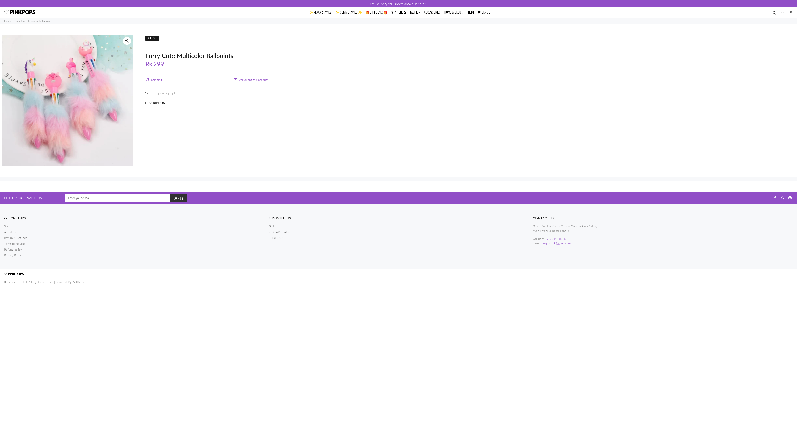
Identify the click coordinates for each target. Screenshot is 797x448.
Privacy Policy (13, 255)
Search (8, 226)
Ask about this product (253, 80)
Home (7, 20)
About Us (10, 232)
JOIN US (178, 198)
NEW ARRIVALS (278, 232)
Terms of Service (14, 243)
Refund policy (13, 249)
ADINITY (78, 282)
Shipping (156, 80)
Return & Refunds (15, 238)
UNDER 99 (275, 238)
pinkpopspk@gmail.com (556, 243)
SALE (271, 226)
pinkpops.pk (167, 93)
